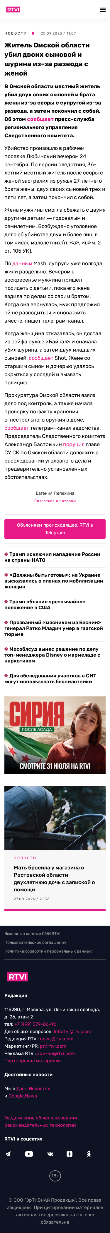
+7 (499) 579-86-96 (35, 1024)
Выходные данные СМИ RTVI (32, 933)
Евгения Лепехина (55, 493)
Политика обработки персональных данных (48, 951)
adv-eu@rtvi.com (56, 1053)
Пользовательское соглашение (35, 942)
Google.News (23, 1096)
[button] (103, 9)
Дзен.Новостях (33, 1088)
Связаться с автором (55, 501)
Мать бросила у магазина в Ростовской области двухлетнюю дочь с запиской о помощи (54, 878)
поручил (73, 444)
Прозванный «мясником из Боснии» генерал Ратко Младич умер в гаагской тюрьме (53, 628)
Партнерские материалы (32, 1061)
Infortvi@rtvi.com (72, 1031)
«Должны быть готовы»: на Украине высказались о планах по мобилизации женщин (53, 581)
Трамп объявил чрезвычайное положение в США (44, 604)
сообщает (40, 119)
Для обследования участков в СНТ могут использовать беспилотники (50, 678)
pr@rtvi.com (53, 1046)
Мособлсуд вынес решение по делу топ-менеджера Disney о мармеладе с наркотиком (52, 655)
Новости (15, 33)
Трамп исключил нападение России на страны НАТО (52, 557)
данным (22, 263)
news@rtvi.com (56, 1039)
